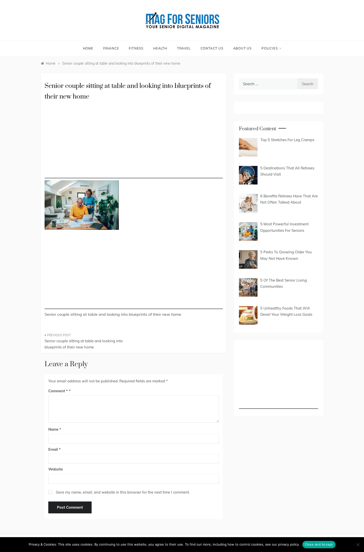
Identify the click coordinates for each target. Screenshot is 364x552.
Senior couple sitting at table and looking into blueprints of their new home (84, 344)
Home (88, 48)
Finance (111, 48)
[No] (357, 544)
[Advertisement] (134, 143)
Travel (184, 48)
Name (54, 429)
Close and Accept (319, 544)
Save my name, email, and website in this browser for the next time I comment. (123, 492)
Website (55, 469)
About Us (242, 48)
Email (54, 449)
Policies (269, 48)
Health (160, 48)
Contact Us (212, 48)
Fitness (136, 48)
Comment (58, 391)
